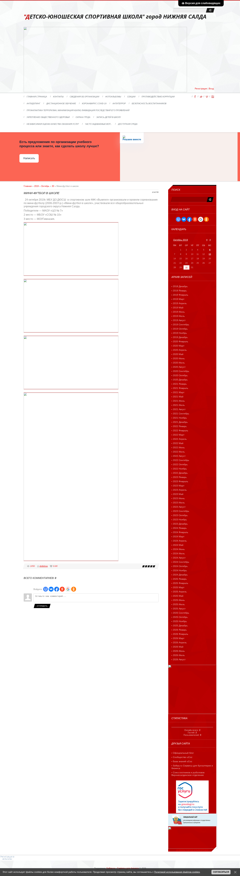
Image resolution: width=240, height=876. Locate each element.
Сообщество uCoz (182, 757)
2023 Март (178, 485)
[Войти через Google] (68, 589)
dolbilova (44, 566)
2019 (36, 186)
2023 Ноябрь (180, 519)
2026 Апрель (180, 642)
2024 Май (178, 545)
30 (53, 186)
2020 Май (178, 354)
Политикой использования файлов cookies (177, 872)
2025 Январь (180, 579)
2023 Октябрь (180, 515)
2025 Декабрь (180, 625)
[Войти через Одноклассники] (73, 589)
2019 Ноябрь (180, 333)
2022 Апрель (180, 439)
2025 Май (178, 596)
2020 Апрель (180, 350)
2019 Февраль (180, 295)
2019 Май (178, 307)
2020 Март (178, 345)
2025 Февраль (180, 583)
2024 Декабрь (180, 574)
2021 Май (178, 396)
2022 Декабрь (180, 473)
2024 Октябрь (180, 566)
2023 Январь (180, 477)
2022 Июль (179, 451)
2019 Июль (179, 316)
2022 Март (178, 434)
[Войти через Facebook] (56, 589)
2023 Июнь (179, 498)
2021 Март (178, 392)
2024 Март (178, 536)
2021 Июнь (179, 401)
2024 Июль (179, 553)
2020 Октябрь (180, 375)
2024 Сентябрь (181, 562)
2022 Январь (180, 426)
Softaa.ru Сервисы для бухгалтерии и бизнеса (192, 767)
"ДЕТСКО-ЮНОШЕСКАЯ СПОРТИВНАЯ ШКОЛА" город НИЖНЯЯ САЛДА (115, 16)
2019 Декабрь (180, 337)
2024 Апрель (180, 540)
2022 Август (179, 456)
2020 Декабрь (180, 379)
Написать (29, 158)
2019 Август (179, 320)
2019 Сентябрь (181, 324)
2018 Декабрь (180, 286)
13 (210, 254)
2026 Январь (180, 629)
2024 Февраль (180, 532)
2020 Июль (179, 362)
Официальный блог (183, 753)
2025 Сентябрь (181, 613)
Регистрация (201, 88)
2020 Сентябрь (181, 371)
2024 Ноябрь (180, 570)
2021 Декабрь (180, 422)
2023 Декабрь (180, 523)
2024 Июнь (179, 549)
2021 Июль (179, 405)
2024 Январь (180, 528)
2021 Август (179, 409)
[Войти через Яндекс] (62, 589)
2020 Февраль (180, 341)
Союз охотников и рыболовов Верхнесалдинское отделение (187, 773)
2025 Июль (179, 604)
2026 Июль (179, 655)
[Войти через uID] (45, 589)
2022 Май (178, 443)
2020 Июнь (179, 358)
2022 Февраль (180, 430)
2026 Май (178, 646)
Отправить (42, 606)
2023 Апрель (180, 490)
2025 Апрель (180, 591)
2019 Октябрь (180, 328)
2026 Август (179, 659)
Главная (28, 186)
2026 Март (178, 638)
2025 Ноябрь (180, 621)
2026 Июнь (179, 651)
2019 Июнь (179, 311)
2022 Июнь (179, 447)
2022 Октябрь (180, 464)
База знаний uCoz (182, 761)
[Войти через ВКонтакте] (51, 589)
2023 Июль (179, 502)
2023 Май (178, 494)
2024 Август (179, 557)
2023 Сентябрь (181, 511)
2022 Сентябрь (181, 460)
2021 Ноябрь (180, 417)
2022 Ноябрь (180, 468)
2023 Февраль (180, 481)
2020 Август (179, 367)
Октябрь (45, 186)
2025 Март (178, 587)
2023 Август (179, 507)
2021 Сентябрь (181, 413)
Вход (211, 88)
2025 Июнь (179, 600)
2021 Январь (180, 384)
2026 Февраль (180, 634)
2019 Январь (180, 290)
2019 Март (178, 299)
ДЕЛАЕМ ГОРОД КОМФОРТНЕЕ (192, 850)
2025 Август (179, 608)
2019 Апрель (180, 303)
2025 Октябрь (180, 617)
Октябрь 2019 (180, 240)
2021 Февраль (180, 388)
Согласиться (221, 872)
